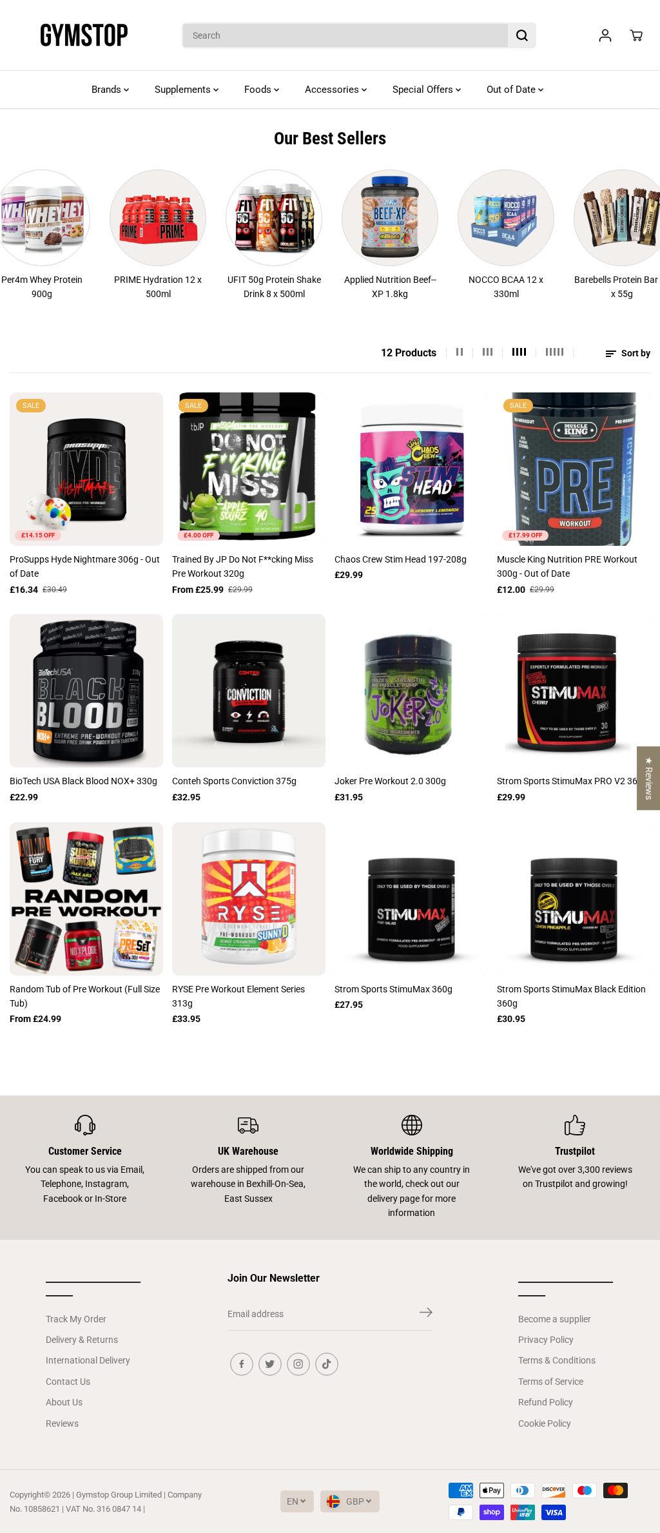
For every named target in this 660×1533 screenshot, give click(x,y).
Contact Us (68, 1381)
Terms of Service (550, 1381)
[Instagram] (298, 1364)
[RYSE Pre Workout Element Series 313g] (248, 899)
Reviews (62, 1423)
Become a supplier (554, 1319)
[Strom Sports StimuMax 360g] (411, 899)
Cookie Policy (544, 1423)
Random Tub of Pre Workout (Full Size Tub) (85, 996)
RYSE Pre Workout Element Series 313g (238, 996)
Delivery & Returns (82, 1340)
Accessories (333, 89)
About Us (64, 1402)
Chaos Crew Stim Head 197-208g (401, 559)
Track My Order (76, 1319)
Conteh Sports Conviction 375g (234, 781)
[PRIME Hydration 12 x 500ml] (123, 217)
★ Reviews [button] (649, 778)
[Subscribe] (426, 1314)
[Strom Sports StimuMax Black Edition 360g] (573, 899)
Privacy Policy (546, 1340)
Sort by (634, 353)
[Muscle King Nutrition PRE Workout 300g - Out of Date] (573, 469)
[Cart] (636, 35)
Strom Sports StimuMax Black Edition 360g (571, 996)
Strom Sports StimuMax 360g (393, 989)
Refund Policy (545, 1402)
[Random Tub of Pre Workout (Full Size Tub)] (86, 899)
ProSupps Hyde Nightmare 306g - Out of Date (85, 566)
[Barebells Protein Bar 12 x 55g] (587, 217)
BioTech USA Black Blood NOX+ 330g (83, 781)
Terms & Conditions (557, 1360)
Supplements (184, 89)
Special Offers (424, 89)
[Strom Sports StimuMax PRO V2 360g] (573, 690)
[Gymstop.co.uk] (84, 35)
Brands (108, 89)
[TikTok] (327, 1364)
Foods (259, 89)
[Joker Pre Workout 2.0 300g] (411, 690)
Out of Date (512, 89)
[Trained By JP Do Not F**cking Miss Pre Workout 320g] (248, 469)
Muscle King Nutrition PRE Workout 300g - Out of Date (567, 566)
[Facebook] (242, 1364)
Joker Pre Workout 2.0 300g (390, 781)
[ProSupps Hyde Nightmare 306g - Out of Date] (86, 469)
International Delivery (88, 1360)
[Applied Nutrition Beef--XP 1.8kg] (355, 217)
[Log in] (605, 35)
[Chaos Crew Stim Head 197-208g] (411, 469)
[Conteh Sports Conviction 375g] (248, 690)
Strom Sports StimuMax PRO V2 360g (572, 781)
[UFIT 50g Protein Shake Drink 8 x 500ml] (239, 217)
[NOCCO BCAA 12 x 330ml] (471, 217)
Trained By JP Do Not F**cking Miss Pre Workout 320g (242, 566)
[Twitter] (270, 1364)
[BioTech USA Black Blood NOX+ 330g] (86, 690)
